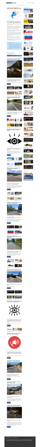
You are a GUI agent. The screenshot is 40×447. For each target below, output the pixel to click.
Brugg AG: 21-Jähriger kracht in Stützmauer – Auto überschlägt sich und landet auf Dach (14, 405)
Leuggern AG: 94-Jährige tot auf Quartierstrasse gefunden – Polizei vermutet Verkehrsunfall (14, 237)
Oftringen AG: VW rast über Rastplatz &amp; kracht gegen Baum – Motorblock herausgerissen (14, 169)
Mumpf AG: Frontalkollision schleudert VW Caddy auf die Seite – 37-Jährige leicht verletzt (14, 270)
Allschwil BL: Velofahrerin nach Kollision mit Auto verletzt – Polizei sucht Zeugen (14, 333)
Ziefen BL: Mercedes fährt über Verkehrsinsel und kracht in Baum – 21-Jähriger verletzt (14, 59)
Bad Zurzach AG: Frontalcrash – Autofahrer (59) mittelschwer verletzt (14, 382)
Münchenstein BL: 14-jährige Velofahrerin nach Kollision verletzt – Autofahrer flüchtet (14, 301)
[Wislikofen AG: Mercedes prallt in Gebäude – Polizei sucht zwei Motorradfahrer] (14, 209)
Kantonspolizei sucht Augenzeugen (15, 221)
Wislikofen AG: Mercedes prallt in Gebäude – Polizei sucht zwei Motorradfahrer (14, 202)
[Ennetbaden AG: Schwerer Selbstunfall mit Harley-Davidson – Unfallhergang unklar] (14, 367)
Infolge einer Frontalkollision (10, 284)
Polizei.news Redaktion (12, 78)
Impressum (8, 437)
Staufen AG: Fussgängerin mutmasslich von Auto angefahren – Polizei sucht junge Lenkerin (14, 130)
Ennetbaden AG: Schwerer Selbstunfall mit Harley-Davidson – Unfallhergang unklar (13, 361)
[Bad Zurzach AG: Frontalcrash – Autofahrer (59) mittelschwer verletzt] (14, 389)
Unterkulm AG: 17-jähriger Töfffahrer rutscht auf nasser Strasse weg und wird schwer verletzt (14, 98)
